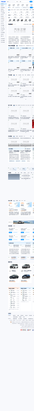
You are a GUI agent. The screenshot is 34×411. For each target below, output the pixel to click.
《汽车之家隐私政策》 (21, 216)
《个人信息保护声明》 (15, 216)
